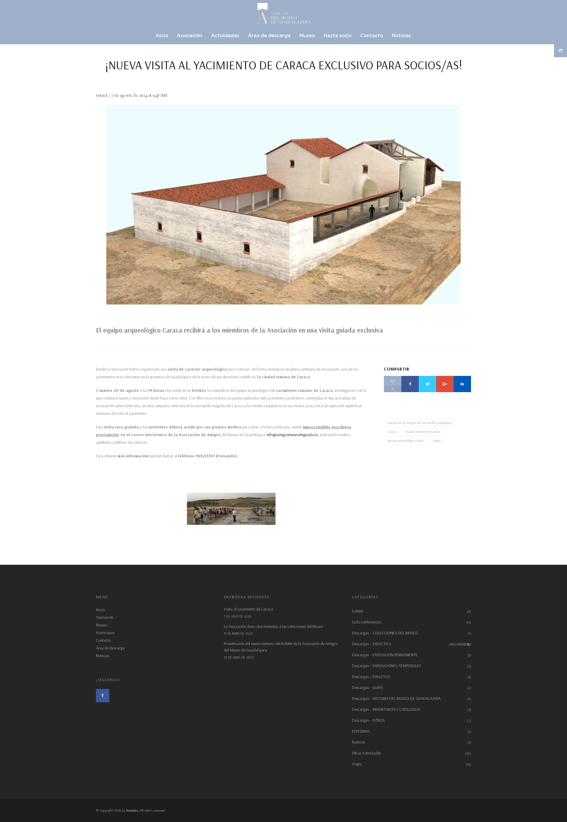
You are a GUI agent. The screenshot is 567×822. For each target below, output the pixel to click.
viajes (437, 440)
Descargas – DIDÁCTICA (411, 643)
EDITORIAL (361, 731)
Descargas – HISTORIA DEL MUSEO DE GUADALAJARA (396, 698)
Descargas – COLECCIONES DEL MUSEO (385, 633)
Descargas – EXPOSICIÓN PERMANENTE (385, 654)
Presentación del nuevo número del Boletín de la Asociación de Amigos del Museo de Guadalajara (281, 647)
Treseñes (132, 810)
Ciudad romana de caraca (422, 431)
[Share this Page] (560, 50)
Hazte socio (105, 632)
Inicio (100, 609)
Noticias (102, 655)
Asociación (104, 617)
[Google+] (445, 384)
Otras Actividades (366, 753)
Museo (101, 625)
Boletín (357, 611)
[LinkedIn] (462, 384)
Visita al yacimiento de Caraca (248, 609)
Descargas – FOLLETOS (371, 676)
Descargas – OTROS (368, 720)
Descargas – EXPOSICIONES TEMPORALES (386, 665)
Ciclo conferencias (366, 622)
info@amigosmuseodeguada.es (292, 434)
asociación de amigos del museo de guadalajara (419, 422)
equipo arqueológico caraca (405, 440)
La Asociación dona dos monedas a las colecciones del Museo (273, 626)
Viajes (102, 95)
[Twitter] (427, 384)
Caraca (392, 431)
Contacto (103, 640)
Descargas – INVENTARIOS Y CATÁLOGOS (386, 709)
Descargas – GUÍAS (367, 687)
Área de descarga (110, 648)
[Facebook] (410, 384)
